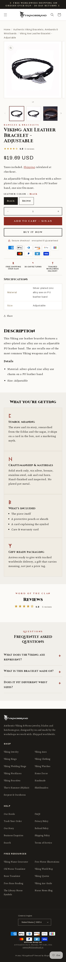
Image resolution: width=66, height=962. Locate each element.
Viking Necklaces (13, 773)
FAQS (37, 814)
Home (7, 29)
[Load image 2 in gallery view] (33, 113)
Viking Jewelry (11, 751)
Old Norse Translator (14, 868)
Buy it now (33, 232)
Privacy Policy (41, 821)
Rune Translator (12, 876)
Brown (26, 200)
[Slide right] (61, 113)
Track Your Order (13, 821)
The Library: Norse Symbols (13, 892)
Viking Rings (10, 759)
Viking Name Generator (16, 861)
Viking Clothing (42, 759)
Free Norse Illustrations (47, 861)
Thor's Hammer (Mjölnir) (16, 787)
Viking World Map (44, 868)
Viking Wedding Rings (15, 766)
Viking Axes (41, 751)
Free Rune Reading (13, 883)
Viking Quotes (42, 876)
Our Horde (9, 814)
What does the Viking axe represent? (24, 657)
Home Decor (41, 773)
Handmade (40, 780)
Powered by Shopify (42, 955)
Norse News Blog (44, 890)
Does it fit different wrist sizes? (25, 684)
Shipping (29, 167)
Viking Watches (42, 766)
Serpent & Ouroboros (15, 794)
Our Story (9, 828)
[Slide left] (4, 113)
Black (11, 200)
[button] (5, 14)
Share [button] (10, 315)
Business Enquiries (13, 835)
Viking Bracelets (12, 780)
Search (7, 842)
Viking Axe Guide (43, 883)
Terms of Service (43, 842)
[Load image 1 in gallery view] (16, 113)
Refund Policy (42, 828)
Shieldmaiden (41, 787)
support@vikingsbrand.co (33, 947)
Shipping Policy (42, 835)
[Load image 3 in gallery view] (50, 113)
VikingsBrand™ (28, 955)
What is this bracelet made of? (29, 671)
